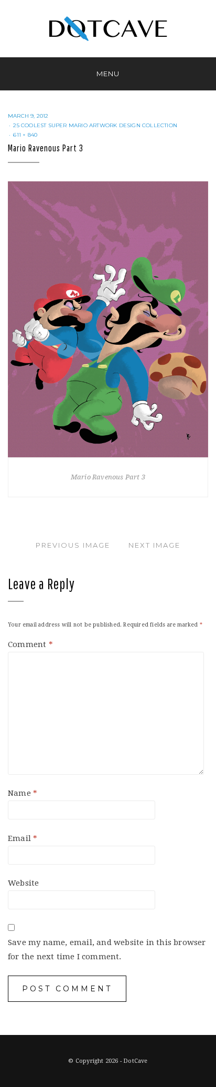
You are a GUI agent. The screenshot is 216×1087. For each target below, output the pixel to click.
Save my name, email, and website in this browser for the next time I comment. (107, 949)
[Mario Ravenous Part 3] (108, 319)
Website (23, 883)
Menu (108, 73)
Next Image (154, 545)
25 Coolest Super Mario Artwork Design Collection (95, 125)
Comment (30, 644)
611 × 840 (25, 134)
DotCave (135, 1061)
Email (22, 838)
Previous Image (73, 545)
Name (22, 793)
